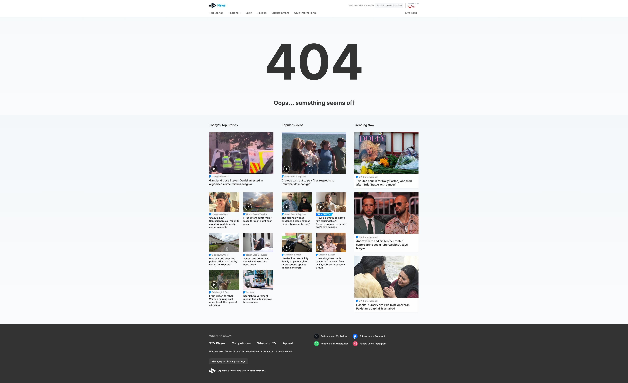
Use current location (391, 5)
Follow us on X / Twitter (334, 336)
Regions (233, 12)
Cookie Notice (284, 351)
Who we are (216, 351)
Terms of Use (232, 351)
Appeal (288, 343)
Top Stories (216, 12)
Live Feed (411, 12)
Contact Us (267, 351)
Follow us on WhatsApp (334, 343)
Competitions (241, 343)
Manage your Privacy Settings (228, 361)
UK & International (305, 12)
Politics (261, 12)
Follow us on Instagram (373, 343)
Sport (248, 12)
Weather (353, 5)
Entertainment (280, 12)
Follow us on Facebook (372, 336)
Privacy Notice (250, 351)
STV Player (217, 343)
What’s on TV (266, 343)
